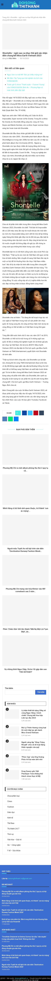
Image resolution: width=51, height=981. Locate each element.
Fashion (10, 807)
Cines (9, 801)
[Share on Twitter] (30, 413)
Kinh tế (10, 818)
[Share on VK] (4, 419)
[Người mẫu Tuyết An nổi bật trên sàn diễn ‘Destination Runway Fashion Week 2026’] (25, 530)
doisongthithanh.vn (21, 978)
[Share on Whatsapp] (10, 419)
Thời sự (10, 834)
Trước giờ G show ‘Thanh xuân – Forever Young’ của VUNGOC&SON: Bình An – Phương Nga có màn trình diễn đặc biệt (25, 87)
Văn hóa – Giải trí (14, 839)
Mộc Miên (12, 58)
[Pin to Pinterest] (35, 413)
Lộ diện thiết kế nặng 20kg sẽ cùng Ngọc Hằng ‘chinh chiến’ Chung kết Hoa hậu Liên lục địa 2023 (33, 714)
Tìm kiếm (9, 688)
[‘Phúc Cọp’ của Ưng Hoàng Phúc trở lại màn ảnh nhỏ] (12, 760)
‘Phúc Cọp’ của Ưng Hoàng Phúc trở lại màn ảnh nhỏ (32, 758)
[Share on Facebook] (24, 413)
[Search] (48, 5)
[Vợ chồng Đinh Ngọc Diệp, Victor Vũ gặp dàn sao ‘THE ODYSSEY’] (25, 650)
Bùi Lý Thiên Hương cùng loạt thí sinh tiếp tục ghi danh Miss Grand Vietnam (33, 730)
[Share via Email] (16, 419)
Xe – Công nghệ (13, 845)
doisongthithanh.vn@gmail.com (20, 878)
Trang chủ (5, 17)
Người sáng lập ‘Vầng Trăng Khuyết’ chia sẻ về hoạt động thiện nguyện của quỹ (33, 744)
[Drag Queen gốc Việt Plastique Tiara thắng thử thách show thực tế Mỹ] (12, 774)
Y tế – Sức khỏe (13, 850)
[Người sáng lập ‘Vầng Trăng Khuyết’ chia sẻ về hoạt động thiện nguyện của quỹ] (12, 746)
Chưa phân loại (13, 796)
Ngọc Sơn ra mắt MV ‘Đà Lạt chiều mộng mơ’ (24, 75)
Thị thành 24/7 (13, 829)
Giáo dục (11, 812)
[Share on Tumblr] (41, 413)
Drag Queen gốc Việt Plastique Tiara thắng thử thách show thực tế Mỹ (32, 773)
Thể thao (10, 823)
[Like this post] (18, 413)
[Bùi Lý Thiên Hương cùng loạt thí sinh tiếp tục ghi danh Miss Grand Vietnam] (12, 731)
